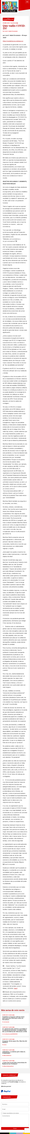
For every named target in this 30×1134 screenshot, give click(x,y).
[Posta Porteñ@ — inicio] (10, 7)
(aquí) (15, 988)
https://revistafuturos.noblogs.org (13, 41)
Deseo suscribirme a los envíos (11, 1113)
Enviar (15, 1128)
